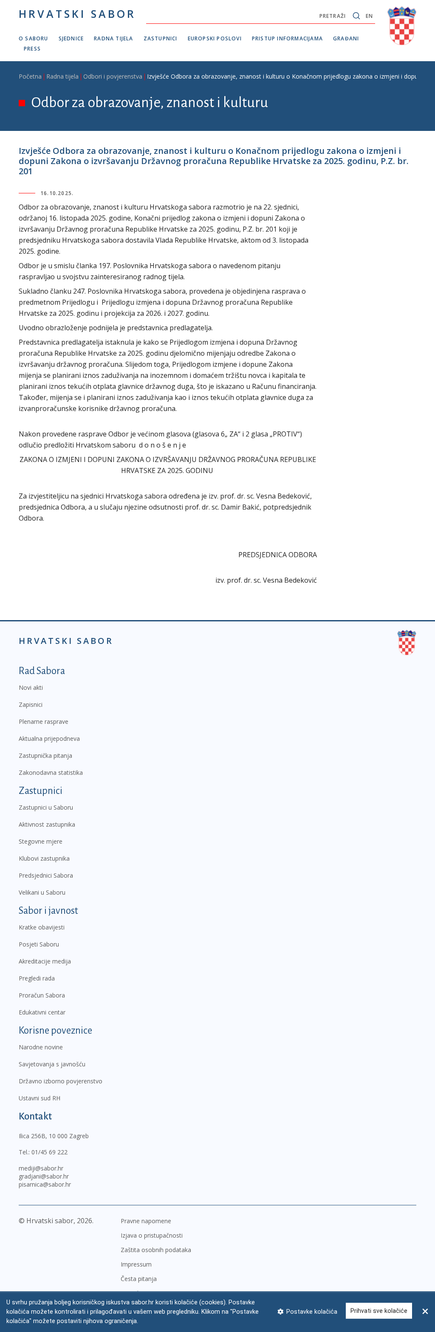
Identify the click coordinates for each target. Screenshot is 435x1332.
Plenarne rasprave (43, 721)
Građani (346, 38)
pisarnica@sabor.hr (45, 1184)
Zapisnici (30, 704)
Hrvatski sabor (77, 13)
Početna (30, 76)
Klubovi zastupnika (44, 858)
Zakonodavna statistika (51, 772)
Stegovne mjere (40, 841)
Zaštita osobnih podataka (156, 1250)
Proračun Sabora (42, 995)
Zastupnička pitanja (45, 755)
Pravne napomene (146, 1221)
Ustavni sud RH (39, 1098)
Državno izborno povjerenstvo (60, 1081)
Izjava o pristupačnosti (152, 1235)
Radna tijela (113, 38)
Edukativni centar (42, 1012)
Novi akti (31, 687)
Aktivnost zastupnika (47, 824)
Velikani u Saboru (42, 892)
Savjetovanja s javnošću (52, 1064)
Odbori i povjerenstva (112, 76)
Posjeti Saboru (39, 944)
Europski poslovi (215, 38)
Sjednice (71, 38)
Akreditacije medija (45, 961)
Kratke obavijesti (42, 927)
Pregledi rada (37, 978)
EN (369, 16)
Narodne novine (41, 1047)
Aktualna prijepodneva (49, 738)
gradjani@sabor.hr (44, 1176)
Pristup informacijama (287, 38)
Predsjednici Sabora (46, 875)
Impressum (136, 1264)
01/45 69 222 (49, 1152)
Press (32, 48)
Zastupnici (161, 38)
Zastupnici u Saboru (46, 807)
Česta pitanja (139, 1279)
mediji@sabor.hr (41, 1168)
